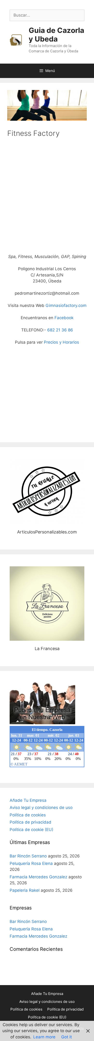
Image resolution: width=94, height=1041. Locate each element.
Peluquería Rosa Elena (31, 863)
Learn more (44, 1037)
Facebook (64, 317)
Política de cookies (28, 815)
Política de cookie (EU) (31, 829)
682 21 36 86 (60, 330)
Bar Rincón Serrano (28, 856)
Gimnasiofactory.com (66, 305)
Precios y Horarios (61, 342)
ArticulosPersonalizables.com (47, 491)
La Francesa (47, 603)
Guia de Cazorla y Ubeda (56, 34)
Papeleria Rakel (25, 890)
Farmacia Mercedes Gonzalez (38, 876)
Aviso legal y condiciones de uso (41, 807)
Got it (66, 1037)
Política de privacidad (30, 822)
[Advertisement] (47, 199)
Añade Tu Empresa (28, 800)
